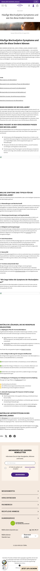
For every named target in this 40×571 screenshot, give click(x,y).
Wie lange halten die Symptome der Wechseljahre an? (13, 92)
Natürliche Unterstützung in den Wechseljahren (11, 100)
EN (33, 530)
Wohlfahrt (20, 11)
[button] (37, 6)
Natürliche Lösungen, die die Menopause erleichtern (13, 96)
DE (30, 530)
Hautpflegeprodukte (20, 271)
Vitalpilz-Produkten (26, 349)
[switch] (4, 568)
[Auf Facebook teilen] (10, 436)
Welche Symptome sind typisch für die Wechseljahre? (13, 88)
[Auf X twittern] (6, 436)
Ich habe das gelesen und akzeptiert (22, 468)
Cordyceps (28, 232)
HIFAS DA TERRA (22, 545)
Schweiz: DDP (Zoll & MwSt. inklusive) (10, 1)
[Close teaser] (20, 565)
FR (35, 530)
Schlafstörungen (32, 406)
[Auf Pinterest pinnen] (14, 436)
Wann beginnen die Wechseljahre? (8, 80)
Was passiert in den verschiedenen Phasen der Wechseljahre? (15, 84)
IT (37, 530)
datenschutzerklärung (30, 468)
